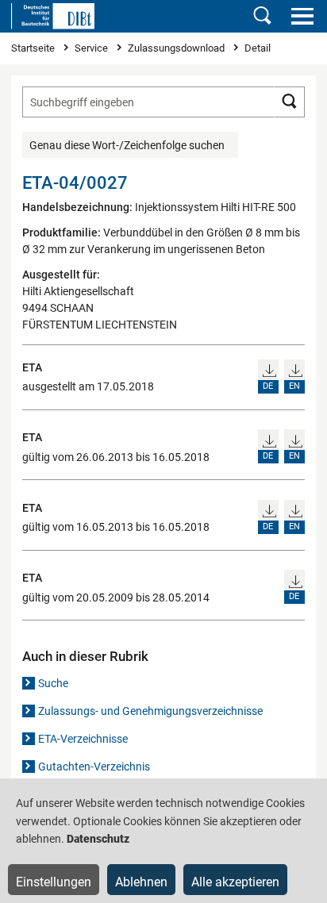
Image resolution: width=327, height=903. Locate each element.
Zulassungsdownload (177, 48)
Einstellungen (53, 882)
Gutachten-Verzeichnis (94, 766)
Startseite (34, 48)
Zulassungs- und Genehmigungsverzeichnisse (150, 711)
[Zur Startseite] (52, 16)
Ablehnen (141, 882)
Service (92, 48)
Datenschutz (98, 838)
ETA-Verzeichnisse (83, 738)
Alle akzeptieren (235, 882)
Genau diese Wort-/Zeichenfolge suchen (127, 145)
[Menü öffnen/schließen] (302, 16)
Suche (53, 683)
